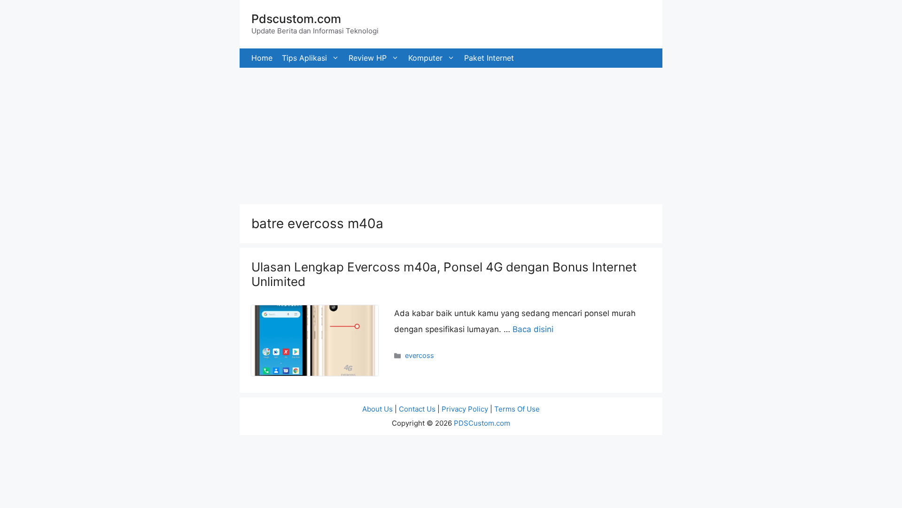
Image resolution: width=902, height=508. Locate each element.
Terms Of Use (517, 409)
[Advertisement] (282, 133)
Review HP (368, 58)
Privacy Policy (465, 409)
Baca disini (533, 329)
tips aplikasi (304, 58)
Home (261, 58)
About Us (377, 409)
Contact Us (417, 409)
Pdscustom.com (296, 19)
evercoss (419, 355)
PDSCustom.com (482, 423)
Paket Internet (489, 58)
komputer (425, 58)
